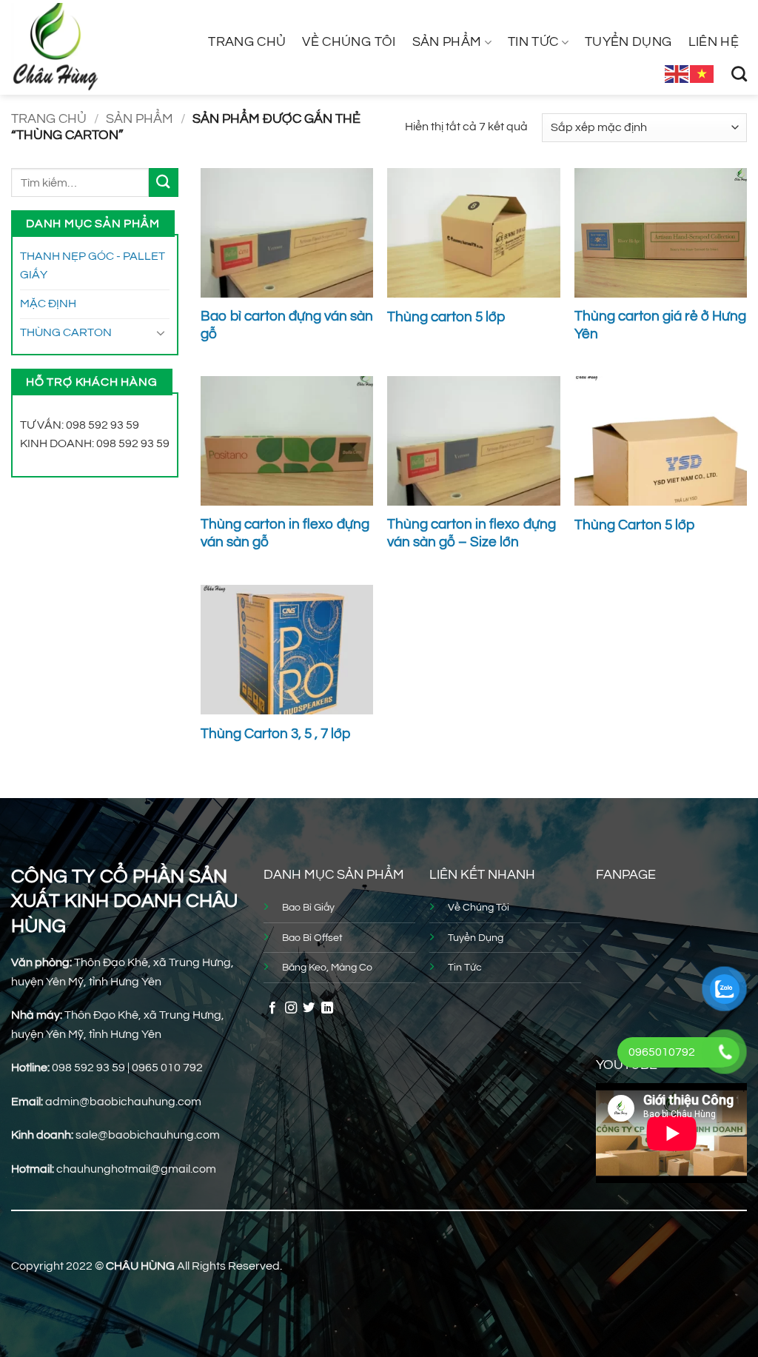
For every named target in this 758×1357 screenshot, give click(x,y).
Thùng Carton (66, 332)
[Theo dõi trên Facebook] (272, 1008)
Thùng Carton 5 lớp (634, 525)
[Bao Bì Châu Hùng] (79, 47)
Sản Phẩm (447, 42)
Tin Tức (533, 42)
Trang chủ (247, 42)
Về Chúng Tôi (348, 42)
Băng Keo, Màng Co (327, 967)
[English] (677, 73)
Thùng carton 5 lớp (446, 317)
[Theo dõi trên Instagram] (291, 1008)
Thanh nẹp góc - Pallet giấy (92, 265)
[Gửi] (163, 182)
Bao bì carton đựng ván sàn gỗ (287, 325)
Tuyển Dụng (628, 42)
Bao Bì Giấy (308, 907)
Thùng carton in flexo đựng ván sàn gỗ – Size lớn (471, 533)
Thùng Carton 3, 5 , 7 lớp (275, 734)
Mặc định (48, 303)
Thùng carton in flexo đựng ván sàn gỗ (285, 533)
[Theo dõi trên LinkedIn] (327, 1008)
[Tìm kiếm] (739, 73)
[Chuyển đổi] (161, 332)
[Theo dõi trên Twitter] (309, 1008)
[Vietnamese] (702, 73)
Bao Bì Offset (312, 937)
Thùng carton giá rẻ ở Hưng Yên (660, 325)
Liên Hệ (713, 42)
